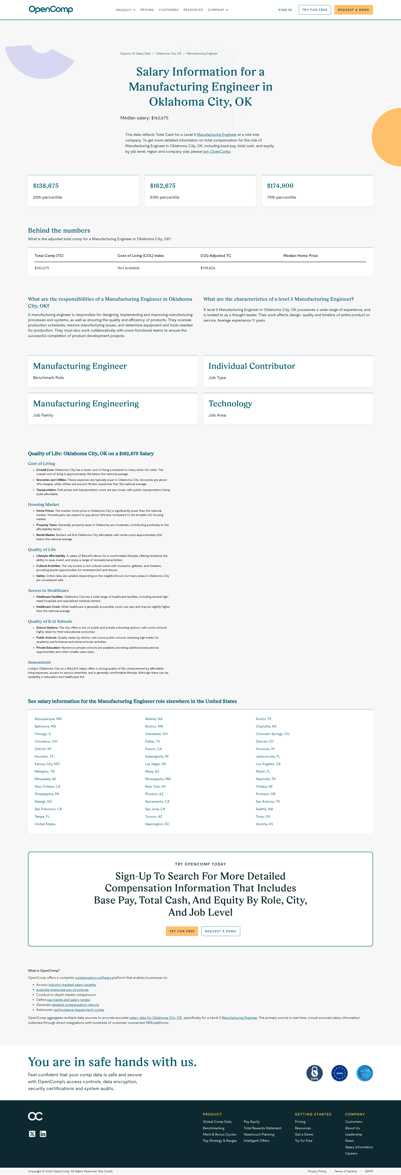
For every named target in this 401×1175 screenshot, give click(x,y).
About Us (352, 1128)
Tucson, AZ (153, 817)
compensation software (93, 978)
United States (45, 824)
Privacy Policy (317, 1171)
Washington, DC (157, 824)
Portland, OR (265, 794)
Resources (193, 9)
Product (212, 1114)
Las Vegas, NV (155, 764)
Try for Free (314, 9)
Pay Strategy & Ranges (220, 1141)
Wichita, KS (264, 824)
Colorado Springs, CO (273, 734)
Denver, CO (265, 741)
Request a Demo (353, 9)
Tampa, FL (42, 817)
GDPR (369, 1171)
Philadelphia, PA (47, 794)
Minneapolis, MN (158, 779)
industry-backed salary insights (72, 985)
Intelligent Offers (256, 1141)
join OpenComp (216, 151)
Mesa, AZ (152, 771)
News (349, 1141)
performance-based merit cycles (79, 1010)
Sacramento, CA (157, 802)
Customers (169, 9)
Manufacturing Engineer (202, 53)
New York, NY (155, 786)
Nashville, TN (266, 779)
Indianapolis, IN (157, 756)
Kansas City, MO (47, 764)
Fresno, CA (153, 749)
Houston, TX (44, 756)
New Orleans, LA (47, 786)
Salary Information (359, 1147)
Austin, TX (263, 719)
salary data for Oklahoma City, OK (155, 1018)
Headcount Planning (259, 1134)
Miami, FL (263, 771)
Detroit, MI (43, 749)
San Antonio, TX (268, 802)
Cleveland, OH (156, 734)
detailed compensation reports (75, 1005)
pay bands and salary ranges (68, 1000)
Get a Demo (304, 1134)
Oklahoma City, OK (168, 53)
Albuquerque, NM (48, 719)
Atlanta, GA (153, 719)
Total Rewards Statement (263, 1128)
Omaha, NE (264, 786)
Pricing (147, 9)
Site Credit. (105, 1171)
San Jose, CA (155, 809)
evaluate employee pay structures (62, 990)
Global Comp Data (217, 1122)
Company (355, 1114)
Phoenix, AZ (154, 794)
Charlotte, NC (266, 726)
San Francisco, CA (48, 809)
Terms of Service (345, 1171)
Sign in (285, 9)
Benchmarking (213, 1128)
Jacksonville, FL (268, 756)
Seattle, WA (264, 809)
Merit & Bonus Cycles (219, 1134)
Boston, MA (154, 726)
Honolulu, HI (265, 749)
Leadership (353, 1134)
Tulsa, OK (263, 817)
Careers (351, 1153)
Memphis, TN (45, 771)
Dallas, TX (152, 741)
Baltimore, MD (45, 726)
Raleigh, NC (43, 802)
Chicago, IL (43, 734)
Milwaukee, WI (45, 779)
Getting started (313, 1114)
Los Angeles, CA (268, 764)
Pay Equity (252, 1122)
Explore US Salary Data (135, 53)
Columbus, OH (46, 741)
